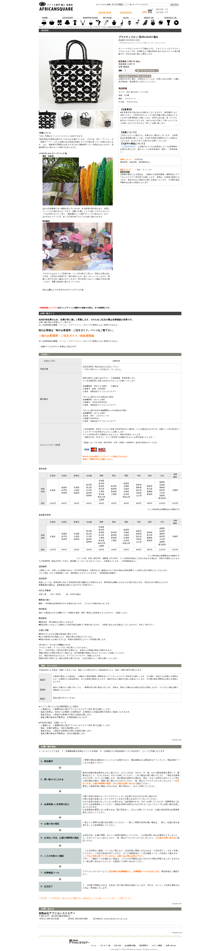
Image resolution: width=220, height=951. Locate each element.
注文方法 (117, 945)
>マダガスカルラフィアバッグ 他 (132, 43)
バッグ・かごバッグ (57, 27)
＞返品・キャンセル (142, 170)
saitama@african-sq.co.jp (115, 919)
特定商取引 (143, 945)
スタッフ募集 (157, 945)
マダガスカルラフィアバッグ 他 (79, 27)
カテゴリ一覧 (105, 945)
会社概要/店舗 (130, 945)
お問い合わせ (171, 945)
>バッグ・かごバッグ (156, 43)
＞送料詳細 (137, 159)
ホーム (93, 945)
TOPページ (43, 27)
